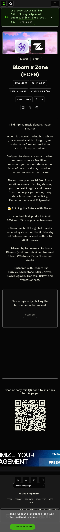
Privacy (18, 499)
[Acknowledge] (52, 17)
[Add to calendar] (23, 107)
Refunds (29, 499)
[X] (30, 107)
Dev (31, 502)
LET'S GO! (26, 22)
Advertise (41, 499)
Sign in (30, 314)
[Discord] (37, 107)
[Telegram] (34, 480)
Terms (9, 499)
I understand (22, 526)
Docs (51, 499)
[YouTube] (42, 480)
